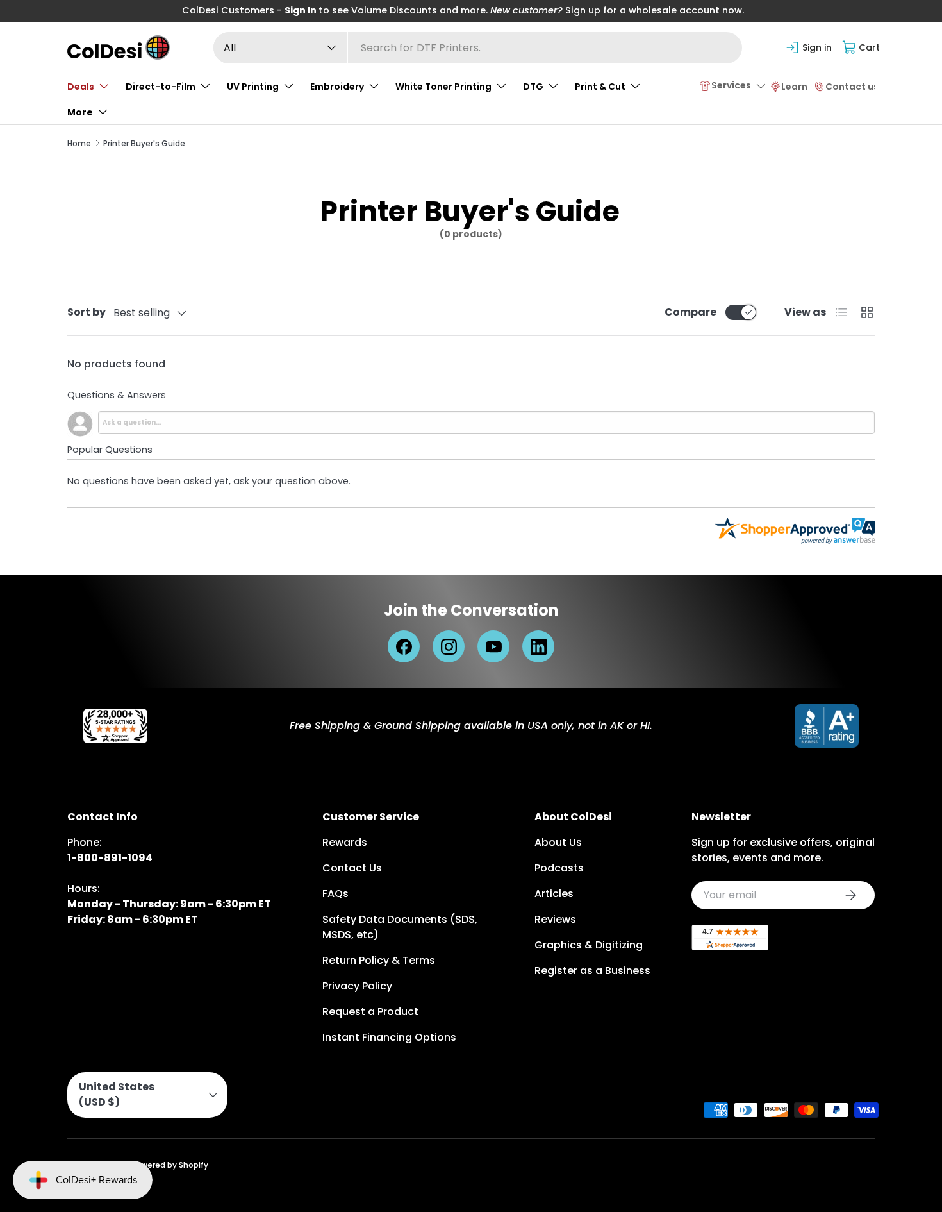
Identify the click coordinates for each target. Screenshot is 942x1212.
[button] (861, 47)
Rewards (344, 842)
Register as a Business (592, 970)
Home (79, 143)
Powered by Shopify (169, 1164)
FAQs (335, 893)
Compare (690, 312)
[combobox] (477, 47)
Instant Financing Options (389, 1037)
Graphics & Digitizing (588, 945)
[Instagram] (449, 646)
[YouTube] (493, 646)
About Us (558, 842)
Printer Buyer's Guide (144, 143)
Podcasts (559, 868)
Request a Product (370, 1011)
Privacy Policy (357, 986)
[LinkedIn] (538, 646)
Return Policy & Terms (378, 960)
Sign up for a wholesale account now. (654, 10)
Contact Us (352, 868)
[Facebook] (404, 646)
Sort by (86, 312)
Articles (554, 893)
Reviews (555, 919)
